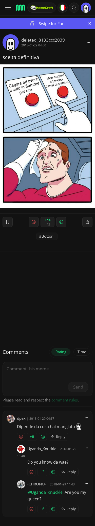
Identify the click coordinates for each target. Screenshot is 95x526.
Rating (60, 351)
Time (82, 351)
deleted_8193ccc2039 (43, 40)
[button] (74, 8)
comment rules (64, 399)
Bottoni (48, 236)
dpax (21, 418)
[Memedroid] (20, 8)
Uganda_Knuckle (41, 448)
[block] (88, 42)
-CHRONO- (36, 483)
